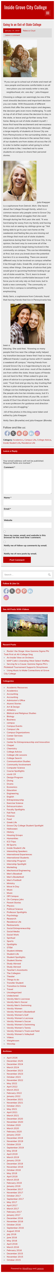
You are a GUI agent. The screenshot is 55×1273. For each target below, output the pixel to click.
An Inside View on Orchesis (20, 657)
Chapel (10, 745)
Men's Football (14, 880)
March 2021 (13, 1115)
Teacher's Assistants (17, 970)
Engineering (13, 793)
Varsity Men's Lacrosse (18, 998)
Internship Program (16, 860)
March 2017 (13, 1208)
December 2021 (15, 1099)
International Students (18, 857)
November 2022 (15, 1080)
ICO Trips (11, 841)
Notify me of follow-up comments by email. (25, 545)
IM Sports (11, 844)
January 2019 (13, 1160)
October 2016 (14, 1224)
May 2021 (12, 1109)
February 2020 (14, 1131)
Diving (10, 780)
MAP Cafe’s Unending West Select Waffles (28, 660)
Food (9, 819)
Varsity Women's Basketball (21, 1011)
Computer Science (16, 767)
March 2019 (13, 1157)
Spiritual (11, 937)
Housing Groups (15, 835)
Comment (9, 467)
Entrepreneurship (15, 799)
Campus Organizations (18, 732)
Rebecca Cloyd (29, 30)
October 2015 (14, 1260)
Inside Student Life (11, 443)
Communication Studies (18, 761)
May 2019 (12, 1150)
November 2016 (15, 1221)
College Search (14, 758)
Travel (10, 989)
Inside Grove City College (25, 7)
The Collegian (13, 973)
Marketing (12, 867)
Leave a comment (12, 35)
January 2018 (13, 1186)
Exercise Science (15, 803)
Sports (10, 941)
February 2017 (14, 1211)
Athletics (11, 710)
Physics (10, 905)
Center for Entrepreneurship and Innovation (28, 742)
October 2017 (14, 1195)
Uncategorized (14, 992)
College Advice (44, 440)
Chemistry (12, 748)
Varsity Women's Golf (17, 1015)
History (10, 832)
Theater (11, 976)
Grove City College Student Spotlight (25, 825)
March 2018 (13, 1179)
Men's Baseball (14, 873)
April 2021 (12, 1112)
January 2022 (13, 1096)
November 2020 (15, 1122)
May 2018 (12, 1173)
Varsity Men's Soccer (17, 1002)
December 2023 (15, 1070)
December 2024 (15, 1064)
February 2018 (14, 1183)
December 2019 (15, 1138)
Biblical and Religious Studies (21, 713)
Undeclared (12, 995)
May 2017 (12, 1202)
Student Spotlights (16, 957)
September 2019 (15, 1147)
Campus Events (14, 726)
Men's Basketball (15, 877)
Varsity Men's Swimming (19, 1005)
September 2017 (15, 1199)
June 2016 (12, 1237)
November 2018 (15, 1166)
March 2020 (13, 1128)
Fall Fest (11, 812)
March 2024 (13, 1067)
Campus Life (30, 440)
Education (12, 790)
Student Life (13, 954)
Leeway (40, 1268)
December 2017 (15, 1189)
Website (8, 520)
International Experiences (19, 854)
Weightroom (13, 1040)
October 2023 (14, 1077)
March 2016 (13, 1247)
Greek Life (12, 822)
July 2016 (11, 1234)
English (10, 796)
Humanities (12, 838)
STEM (10, 947)
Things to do (13, 979)
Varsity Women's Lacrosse (20, 1018)
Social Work (13, 934)
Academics (18, 440)
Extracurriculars (15, 806)
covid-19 (11, 774)
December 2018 (15, 1163)
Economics (12, 787)
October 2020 (14, 1125)
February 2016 (14, 1250)
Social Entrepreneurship (18, 928)
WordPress (27, 1268)
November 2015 (15, 1256)
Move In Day (13, 886)
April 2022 (12, 1086)
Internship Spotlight (16, 864)
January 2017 (13, 1215)
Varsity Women (14, 1008)
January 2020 (13, 1134)
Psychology (12, 915)
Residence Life (28, 443)
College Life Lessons (17, 755)
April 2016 (12, 1244)
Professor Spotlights (17, 912)
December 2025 (15, 1061)
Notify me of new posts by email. (20, 554)
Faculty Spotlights (16, 809)
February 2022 (14, 1093)
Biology (10, 716)
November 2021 (15, 1102)
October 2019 (14, 1144)
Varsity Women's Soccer (19, 1021)
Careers (11, 738)
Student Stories (14, 960)
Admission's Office (16, 700)
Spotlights (12, 944)
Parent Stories (14, 902)
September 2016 (15, 1227)
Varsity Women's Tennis (19, 1027)
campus (11, 722)
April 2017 (12, 1205)
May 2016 (12, 1240)
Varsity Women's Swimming (21, 1024)
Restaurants (13, 925)
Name (7, 497)
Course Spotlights (15, 771)
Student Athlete (15, 950)
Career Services (15, 735)
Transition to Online (16, 986)
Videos (10, 1037)
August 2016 (13, 1231)
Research (11, 918)
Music (10, 889)
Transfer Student (15, 982)
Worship (11, 1043)
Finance (11, 816)
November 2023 (15, 1073)
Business (11, 719)
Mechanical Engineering (18, 870)
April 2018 (12, 1176)
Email (7, 509)
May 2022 (12, 1083)
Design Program (15, 777)
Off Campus (13, 896)
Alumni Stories (14, 703)
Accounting (12, 694)
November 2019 (15, 1141)
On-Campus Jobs (15, 899)
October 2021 (14, 1105)
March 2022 (13, 1089)
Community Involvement (19, 764)
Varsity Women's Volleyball (20, 1034)
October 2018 (14, 1170)
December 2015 (15, 1253)
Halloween (12, 828)
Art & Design (13, 706)
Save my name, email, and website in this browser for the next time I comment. (25, 536)
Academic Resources (17, 687)
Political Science (15, 909)
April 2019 (12, 1154)
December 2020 (15, 1118)
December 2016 (15, 1218)
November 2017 (15, 1192)
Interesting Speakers (17, 851)
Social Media (13, 931)
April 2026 (12, 1057)
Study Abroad (14, 963)
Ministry (11, 883)
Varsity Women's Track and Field (23, 1031)
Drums (10, 783)
